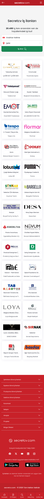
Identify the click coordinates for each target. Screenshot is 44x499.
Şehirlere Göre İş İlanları (12, 380)
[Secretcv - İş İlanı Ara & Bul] (11, 465)
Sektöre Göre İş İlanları (12, 397)
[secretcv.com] (22, 441)
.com (22, 2)
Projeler (6, 421)
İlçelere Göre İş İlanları (12, 385)
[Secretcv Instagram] (34, 454)
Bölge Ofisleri (8, 427)
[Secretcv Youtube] (22, 454)
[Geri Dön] (3, 3)
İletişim (6, 409)
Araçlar (6, 415)
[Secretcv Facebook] (10, 454)
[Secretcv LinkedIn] (28, 454)
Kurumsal (7, 403)
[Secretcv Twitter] (16, 454)
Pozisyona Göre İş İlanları (13, 391)
